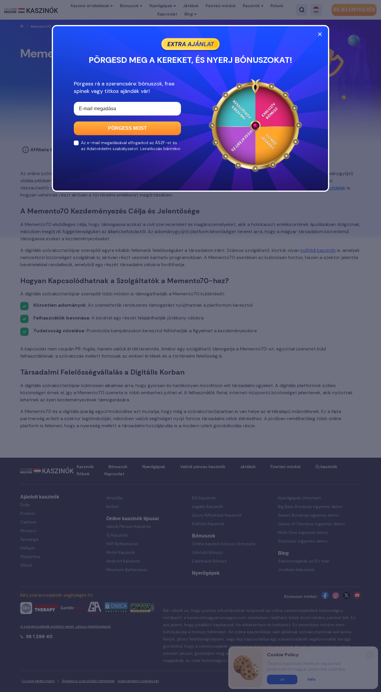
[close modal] (320, 34)
